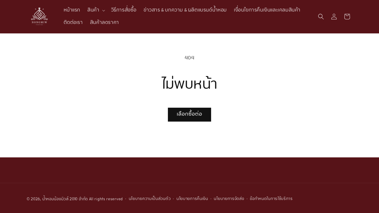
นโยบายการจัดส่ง (229, 199)
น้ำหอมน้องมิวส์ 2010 (60, 199)
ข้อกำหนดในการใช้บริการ (271, 199)
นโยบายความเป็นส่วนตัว (150, 199)
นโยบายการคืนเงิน (192, 199)
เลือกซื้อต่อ (189, 114)
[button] (95, 10)
